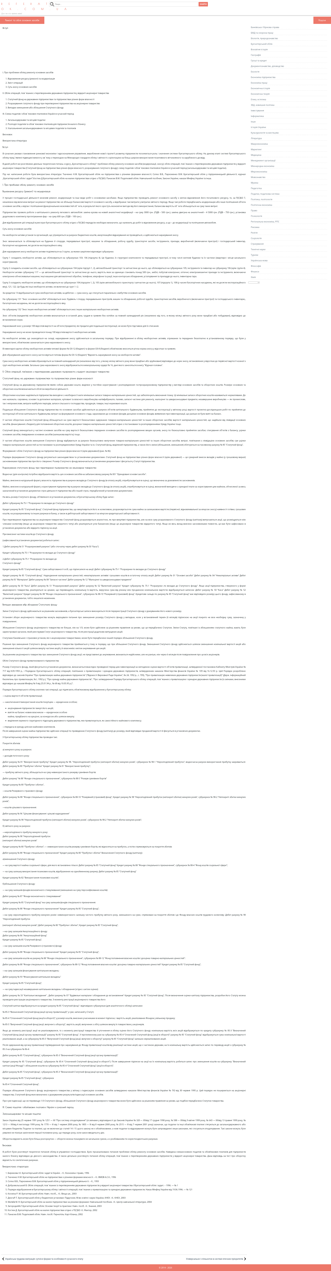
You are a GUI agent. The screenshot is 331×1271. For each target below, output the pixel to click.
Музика (254, 182)
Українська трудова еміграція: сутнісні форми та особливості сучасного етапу (44, 1258)
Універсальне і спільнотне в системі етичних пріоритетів (214, 1258)
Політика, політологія (261, 199)
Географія (256, 55)
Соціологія (256, 238)
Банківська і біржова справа (265, 27)
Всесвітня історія (259, 49)
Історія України (258, 127)
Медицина (256, 155)
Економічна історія (260, 88)
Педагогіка (256, 188)
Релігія (254, 232)
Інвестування (257, 110)
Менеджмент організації (263, 160)
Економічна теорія (260, 93)
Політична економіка (261, 205)
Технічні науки (258, 249)
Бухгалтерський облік (261, 43)
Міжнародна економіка (262, 166)
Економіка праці (259, 82)
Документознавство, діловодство (267, 66)
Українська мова (259, 260)
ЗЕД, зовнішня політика (262, 105)
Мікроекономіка (259, 171)
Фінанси (255, 271)
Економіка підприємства (263, 77)
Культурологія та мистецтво (265, 132)
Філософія (256, 266)
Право (254, 210)
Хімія (253, 277)
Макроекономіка (259, 143)
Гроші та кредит (259, 60)
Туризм (254, 255)
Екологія (255, 71)
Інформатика (257, 116)
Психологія (256, 216)
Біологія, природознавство (264, 38)
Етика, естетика (258, 99)
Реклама (255, 227)
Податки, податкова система (265, 193)
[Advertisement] (124, 50)
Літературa (256, 138)
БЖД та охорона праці (262, 32)
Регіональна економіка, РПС (265, 221)
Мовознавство (258, 177)
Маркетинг (256, 149)
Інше (253, 121)
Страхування (257, 243)
